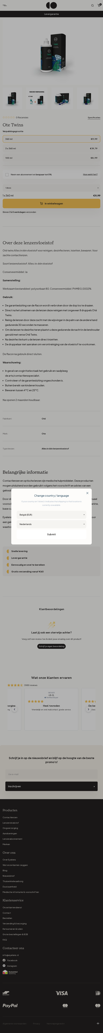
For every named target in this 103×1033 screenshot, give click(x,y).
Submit (51, 534)
